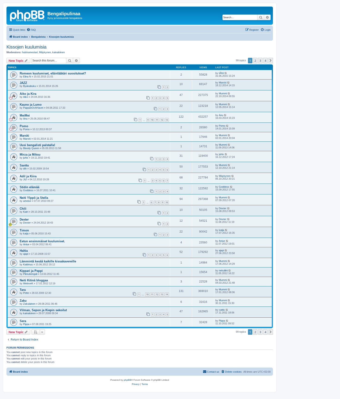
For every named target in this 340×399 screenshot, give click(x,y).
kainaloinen (58, 52)
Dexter (222, 208)
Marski (222, 82)
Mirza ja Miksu (30, 154)
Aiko (25, 96)
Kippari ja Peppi (31, 271)
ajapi (25, 253)
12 (162, 119)
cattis (222, 309)
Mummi (223, 93)
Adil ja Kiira (28, 176)
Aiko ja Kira (28, 93)
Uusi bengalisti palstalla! (37, 145)
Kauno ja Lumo (31, 104)
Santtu (24, 165)
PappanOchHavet (33, 107)
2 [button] (255, 60)
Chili (23, 208)
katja (25, 233)
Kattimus (28, 264)
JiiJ (25, 179)
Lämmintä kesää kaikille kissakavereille (48, 261)
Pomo (24, 126)
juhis (25, 157)
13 (167, 119)
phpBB (127, 380)
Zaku (23, 300)
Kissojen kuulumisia (26, 46)
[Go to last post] (225, 73)
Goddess (28, 190)
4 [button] (265, 60)
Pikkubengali (30, 274)
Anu (25, 118)
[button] (270, 60)
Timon (24, 230)
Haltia (24, 250)
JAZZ (23, 83)
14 (167, 294)
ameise (27, 201)
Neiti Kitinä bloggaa (34, 280)
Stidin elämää (29, 187)
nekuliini (223, 270)
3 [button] (260, 60)
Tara (23, 290)
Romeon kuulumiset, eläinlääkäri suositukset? (53, 73)
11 (157, 119)
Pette (26, 293)
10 (152, 119)
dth (25, 168)
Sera (23, 321)
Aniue (26, 244)
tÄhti (221, 73)
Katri (25, 211)
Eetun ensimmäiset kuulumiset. (42, 241)
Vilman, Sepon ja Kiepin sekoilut (43, 310)
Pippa (26, 324)
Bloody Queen (31, 148)
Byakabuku (29, 86)
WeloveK (28, 283)
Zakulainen (29, 303)
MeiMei (25, 115)
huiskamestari (30, 52)
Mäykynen (45, 52)
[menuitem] (31, 30)
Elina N (27, 76)
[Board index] (27, 15)
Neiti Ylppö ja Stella (34, 198)
